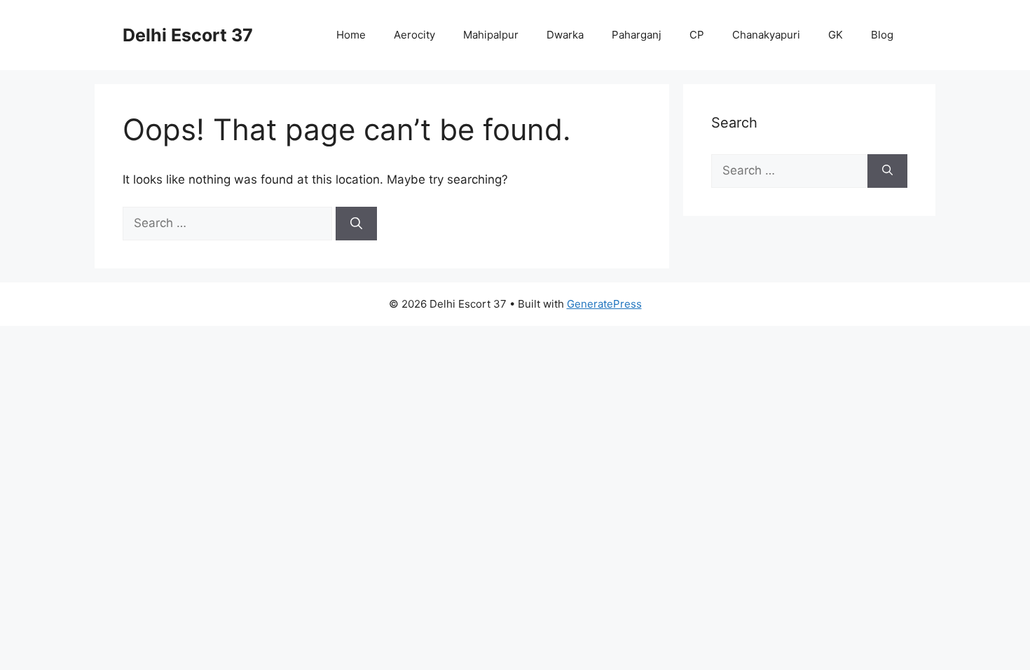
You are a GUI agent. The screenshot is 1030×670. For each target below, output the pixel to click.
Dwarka (565, 34)
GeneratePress (604, 303)
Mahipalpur (491, 34)
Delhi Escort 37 (188, 35)
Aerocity (414, 34)
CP (696, 34)
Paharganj (636, 34)
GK (835, 34)
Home (351, 34)
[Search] (356, 223)
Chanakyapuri (766, 34)
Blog (882, 34)
